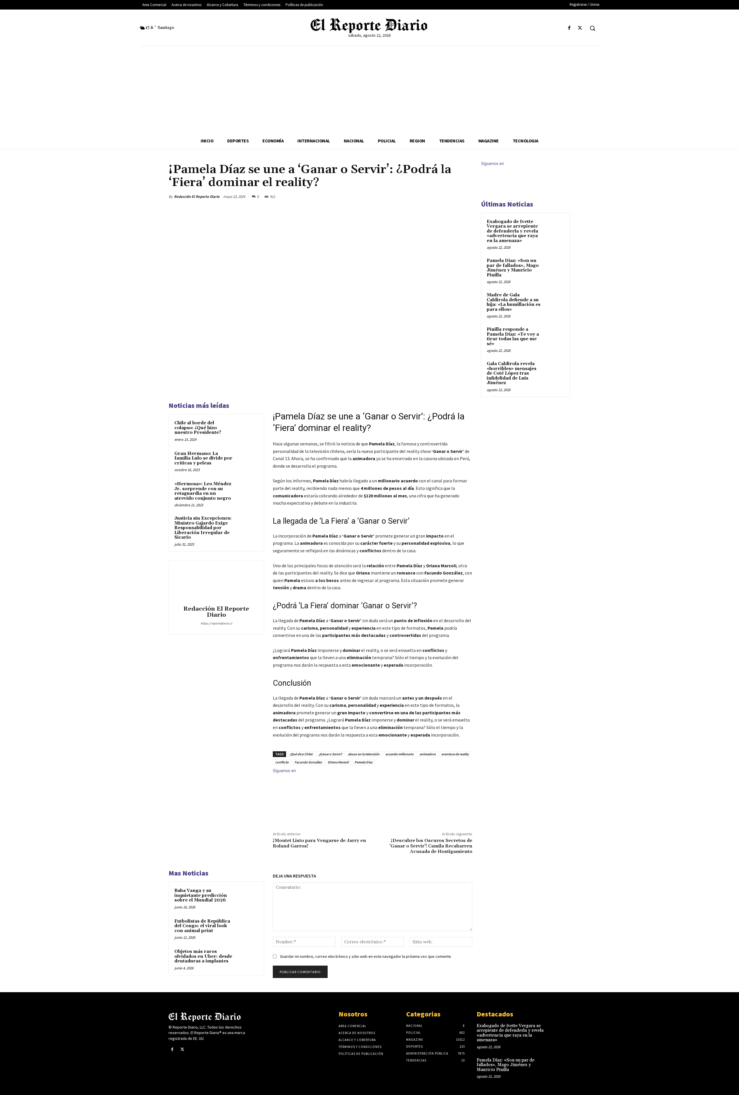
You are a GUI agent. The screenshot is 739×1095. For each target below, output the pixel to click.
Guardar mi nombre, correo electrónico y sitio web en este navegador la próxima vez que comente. (366, 956)
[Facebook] (569, 28)
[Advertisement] (369, 89)
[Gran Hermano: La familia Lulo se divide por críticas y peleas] (247, 461)
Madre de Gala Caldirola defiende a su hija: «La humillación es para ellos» (513, 302)
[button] (592, 28)
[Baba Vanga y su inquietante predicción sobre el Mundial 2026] (247, 898)
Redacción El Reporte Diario (196, 196)
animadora (427, 754)
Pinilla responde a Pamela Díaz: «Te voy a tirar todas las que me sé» (513, 337)
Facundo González (308, 762)
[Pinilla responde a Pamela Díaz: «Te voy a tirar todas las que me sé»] (554, 336)
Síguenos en (284, 770)
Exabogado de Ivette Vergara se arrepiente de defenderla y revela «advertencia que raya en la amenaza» (512, 231)
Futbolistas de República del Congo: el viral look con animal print (202, 926)
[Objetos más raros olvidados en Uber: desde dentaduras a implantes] (247, 959)
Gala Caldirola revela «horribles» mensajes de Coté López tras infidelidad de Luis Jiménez (511, 373)
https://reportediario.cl (216, 623)
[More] (466, 196)
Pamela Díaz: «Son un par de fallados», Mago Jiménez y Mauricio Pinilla (513, 268)
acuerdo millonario (399, 754)
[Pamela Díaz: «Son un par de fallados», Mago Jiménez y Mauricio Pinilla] (554, 267)
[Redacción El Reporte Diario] (216, 583)
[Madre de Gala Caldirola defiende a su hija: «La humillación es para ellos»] (554, 302)
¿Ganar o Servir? (330, 754)
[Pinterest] (439, 196)
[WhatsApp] (452, 196)
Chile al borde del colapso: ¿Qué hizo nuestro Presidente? (197, 427)
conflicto (282, 762)
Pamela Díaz (363, 762)
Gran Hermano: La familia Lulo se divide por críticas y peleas (203, 458)
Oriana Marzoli (338, 762)
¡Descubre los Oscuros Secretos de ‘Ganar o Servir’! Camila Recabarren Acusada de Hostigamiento (430, 846)
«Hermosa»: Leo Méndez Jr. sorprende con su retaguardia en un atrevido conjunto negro (202, 491)
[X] (580, 28)
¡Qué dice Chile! (301, 754)
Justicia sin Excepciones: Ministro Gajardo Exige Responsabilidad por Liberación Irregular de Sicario (203, 528)
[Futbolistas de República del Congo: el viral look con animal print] (247, 929)
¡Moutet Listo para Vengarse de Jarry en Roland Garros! (319, 843)
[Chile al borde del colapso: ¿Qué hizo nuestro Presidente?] (247, 431)
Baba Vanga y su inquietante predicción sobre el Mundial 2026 (200, 895)
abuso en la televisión (364, 754)
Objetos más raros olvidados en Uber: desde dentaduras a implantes (203, 956)
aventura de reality (455, 754)
